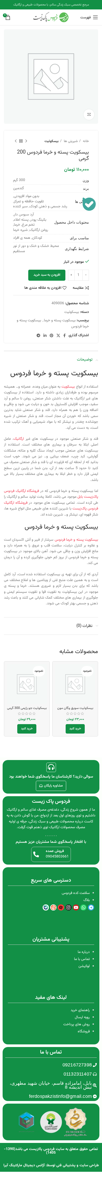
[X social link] (58, 335)
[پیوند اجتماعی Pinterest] (51, 335)
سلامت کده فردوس (76, 893)
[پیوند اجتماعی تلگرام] (38, 335)
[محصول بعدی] (15, 141)
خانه (85, 141)
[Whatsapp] (83, 907)
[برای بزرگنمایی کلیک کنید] (89, 114)
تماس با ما (82, 959)
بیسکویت (68, 387)
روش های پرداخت (76, 1024)
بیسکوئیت (51, 141)
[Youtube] (76, 907)
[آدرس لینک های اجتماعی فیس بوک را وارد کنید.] (64, 335)
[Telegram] (91, 907)
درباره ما (84, 952)
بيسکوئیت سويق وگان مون (75, 708)
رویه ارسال (82, 1017)
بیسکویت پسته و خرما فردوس (76, 540)
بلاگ (86, 900)
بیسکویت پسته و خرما (60, 320)
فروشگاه (84, 1031)
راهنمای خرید (80, 1010)
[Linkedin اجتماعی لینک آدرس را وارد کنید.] (45, 335)
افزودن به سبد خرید (46, 275)
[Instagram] (68, 907)
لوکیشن (84, 966)
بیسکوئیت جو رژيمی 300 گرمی (27, 708)
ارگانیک (19, 439)
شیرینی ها (70, 141)
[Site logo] (51, 17)
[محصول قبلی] (26, 141)
